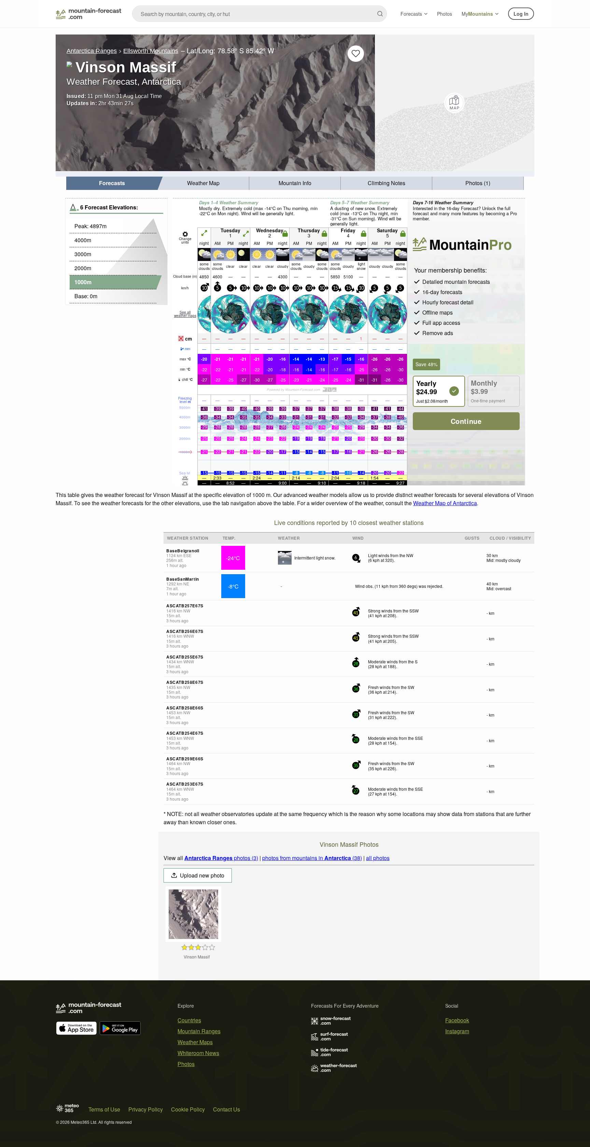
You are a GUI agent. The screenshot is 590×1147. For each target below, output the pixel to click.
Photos (444, 13)
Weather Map (203, 183)
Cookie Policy (188, 1109)
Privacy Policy (145, 1109)
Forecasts (411, 13)
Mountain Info (295, 183)
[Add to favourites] (356, 53)
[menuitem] (112, 183)
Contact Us (226, 1109)
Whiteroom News (198, 1053)
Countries (189, 1020)
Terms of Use (104, 1109)
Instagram (457, 1031)
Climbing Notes (386, 183)
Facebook (457, 1020)
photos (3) (221, 858)
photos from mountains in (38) (312, 858)
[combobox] (259, 13)
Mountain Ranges (199, 1031)
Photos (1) (477, 183)
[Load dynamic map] (454, 103)
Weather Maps (195, 1042)
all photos (378, 858)
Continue (466, 421)
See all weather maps (185, 314)
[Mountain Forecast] (88, 13)
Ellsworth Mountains (150, 50)
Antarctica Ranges (92, 50)
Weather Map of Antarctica (445, 503)
